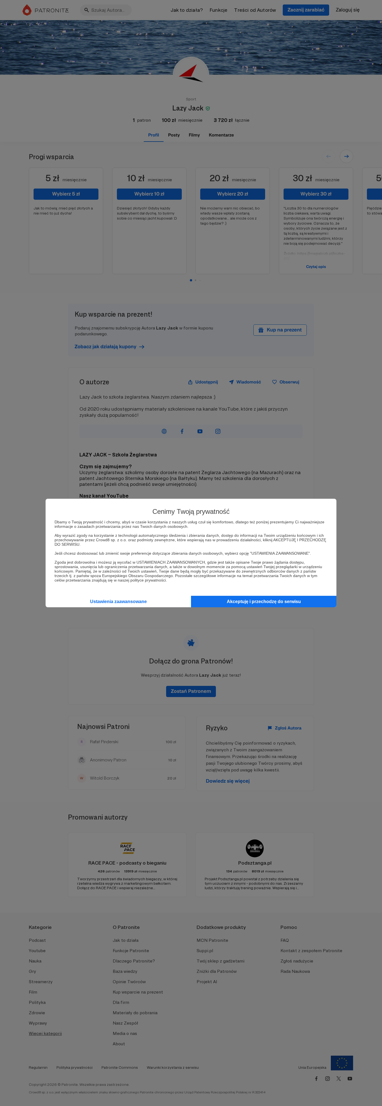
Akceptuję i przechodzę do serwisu (264, 601)
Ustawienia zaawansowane (118, 601)
